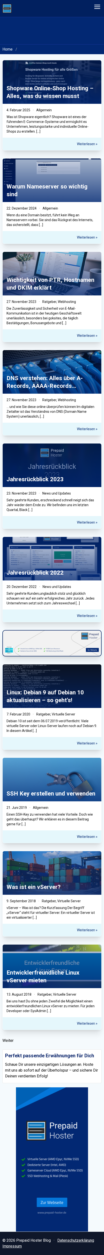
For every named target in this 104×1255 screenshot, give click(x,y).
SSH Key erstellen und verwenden (51, 793)
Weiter (8, 1040)
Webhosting (67, 302)
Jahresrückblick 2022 (35, 572)
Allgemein (44, 110)
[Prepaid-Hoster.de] (52, 1159)
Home (7, 49)
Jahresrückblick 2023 (35, 479)
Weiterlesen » (87, 144)
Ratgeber (49, 302)
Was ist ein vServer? (33, 887)
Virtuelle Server (63, 714)
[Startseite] (7, 8)
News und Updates (56, 493)
